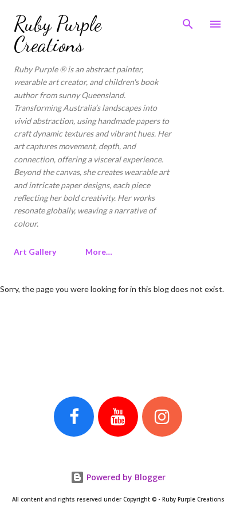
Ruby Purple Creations (57, 34)
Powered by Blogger (125, 477)
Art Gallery (35, 251)
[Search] (188, 21)
